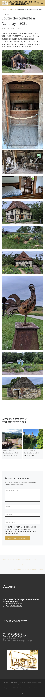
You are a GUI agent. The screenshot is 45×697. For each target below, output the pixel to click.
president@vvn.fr (12, 638)
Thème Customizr (35, 688)
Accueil (4, 9)
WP (14, 688)
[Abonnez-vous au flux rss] (22, 693)
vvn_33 (6, 28)
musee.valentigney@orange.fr (19, 640)
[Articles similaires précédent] (37, 424)
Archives (15, 9)
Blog (9, 9)
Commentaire (13, 491)
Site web (10, 522)
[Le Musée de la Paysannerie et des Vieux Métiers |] (5, 2)
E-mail (9, 514)
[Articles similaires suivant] (41, 424)
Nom (8, 507)
